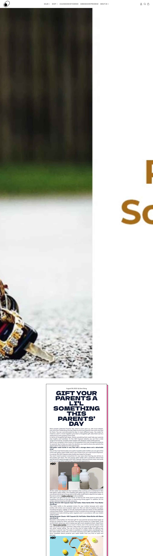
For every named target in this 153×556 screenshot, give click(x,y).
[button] (144, 4)
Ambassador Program (89, 4)
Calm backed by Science (69, 4)
